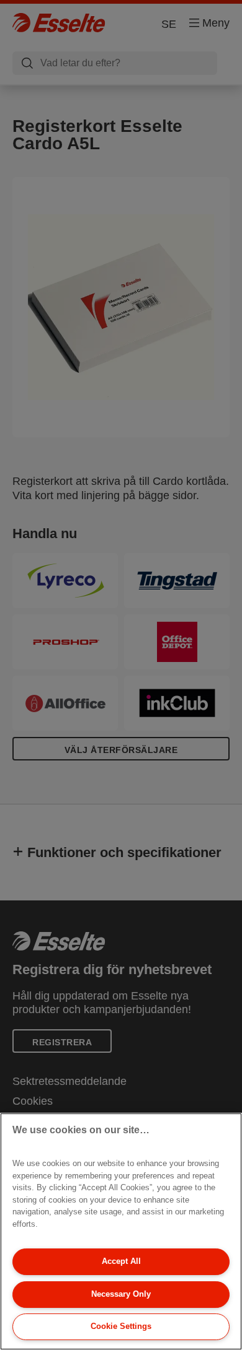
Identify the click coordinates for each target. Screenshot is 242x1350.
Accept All (121, 1261)
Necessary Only (121, 1294)
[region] (121, 1231)
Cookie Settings (121, 1326)
